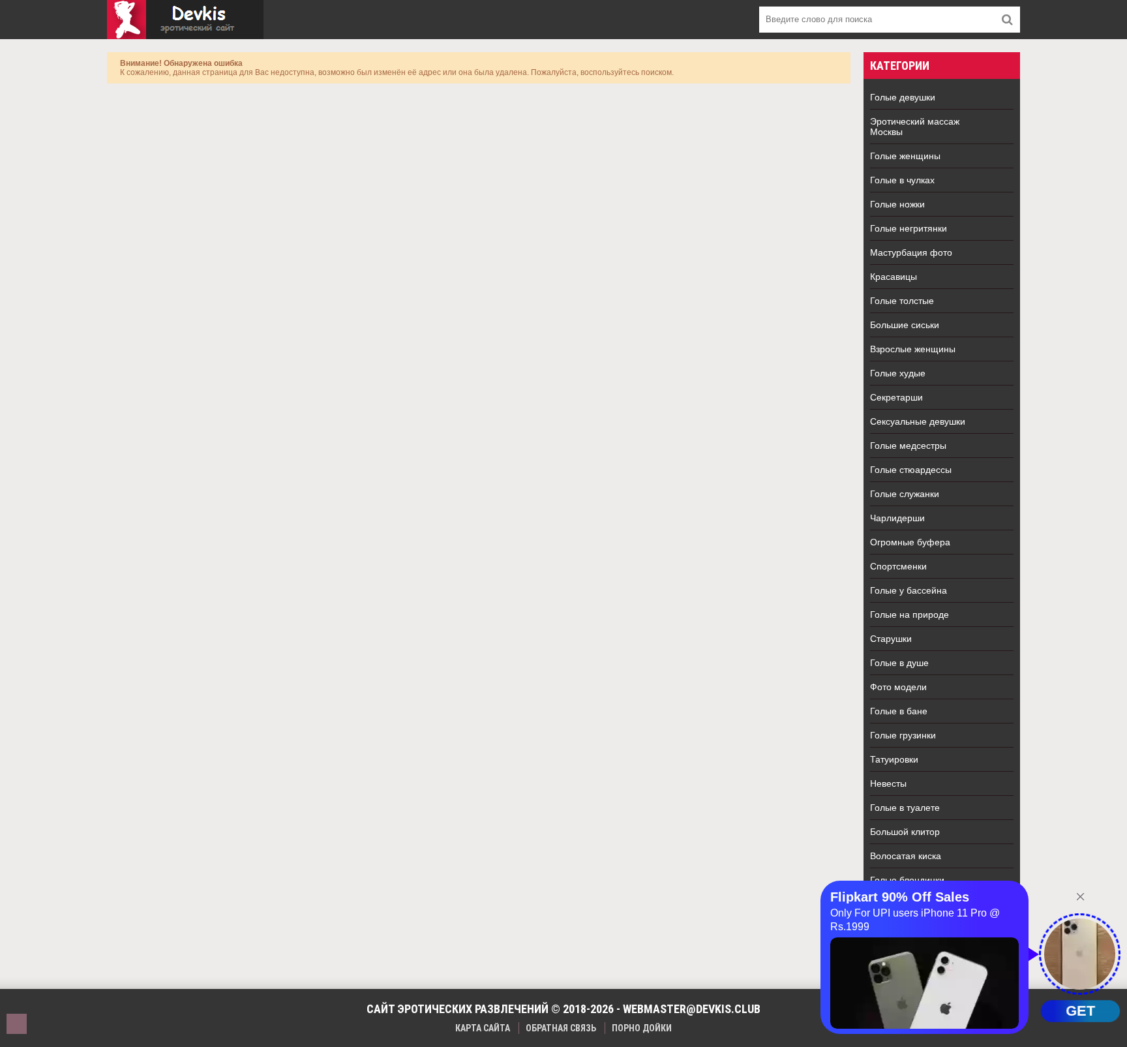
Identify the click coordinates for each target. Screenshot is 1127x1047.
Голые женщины (905, 156)
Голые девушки (902, 97)
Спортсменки (898, 566)
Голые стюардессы (911, 469)
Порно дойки (642, 1028)
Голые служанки (904, 494)
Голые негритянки (908, 228)
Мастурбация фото (911, 252)
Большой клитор (905, 832)
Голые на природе (909, 614)
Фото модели (898, 687)
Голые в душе (899, 663)
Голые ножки (897, 204)
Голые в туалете (905, 807)
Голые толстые (902, 301)
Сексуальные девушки (917, 421)
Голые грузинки (903, 735)
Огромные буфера (910, 542)
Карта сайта (482, 1028)
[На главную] (185, 19)
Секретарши (896, 397)
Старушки (891, 638)
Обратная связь (561, 1028)
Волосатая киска (905, 856)
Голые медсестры (908, 445)
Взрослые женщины (912, 349)
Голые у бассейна (908, 590)
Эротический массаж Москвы (914, 126)
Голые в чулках (902, 180)
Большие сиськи (904, 325)
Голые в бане (898, 711)
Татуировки (894, 759)
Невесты (888, 783)
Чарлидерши (897, 518)
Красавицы (893, 276)
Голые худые (897, 373)
